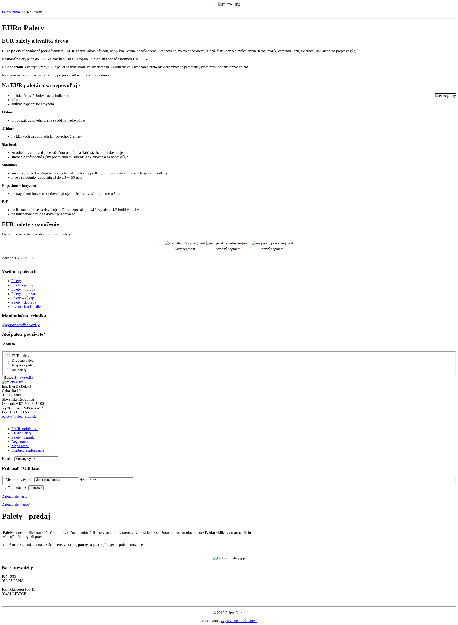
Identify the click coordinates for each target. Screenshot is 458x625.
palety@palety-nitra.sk (19, 416)
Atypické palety (23, 365)
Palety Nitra (11, 12)
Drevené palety (23, 360)
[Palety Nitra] (13, 382)
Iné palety (19, 370)
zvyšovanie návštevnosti (239, 621)
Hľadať (8, 459)
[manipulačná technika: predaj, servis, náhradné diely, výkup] (21, 325)
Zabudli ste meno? (16, 504)
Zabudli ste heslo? (15, 496)
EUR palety (21, 356)
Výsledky (26, 377)
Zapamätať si (18, 488)
